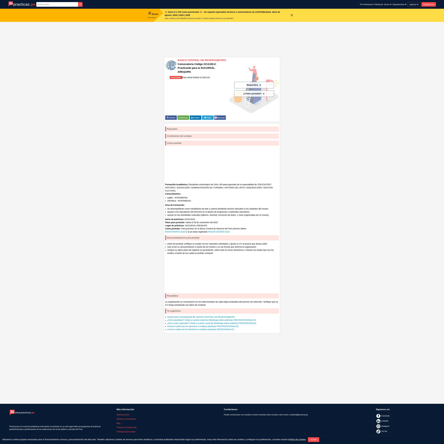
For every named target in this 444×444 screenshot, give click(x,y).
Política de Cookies (297, 439)
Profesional (378, 4)
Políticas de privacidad (126, 432)
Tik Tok (384, 431)
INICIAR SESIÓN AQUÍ (219, 232)
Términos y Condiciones (127, 427)
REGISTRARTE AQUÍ (175, 232)
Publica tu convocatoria (126, 419)
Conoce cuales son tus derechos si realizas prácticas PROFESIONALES (200, 329)
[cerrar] (291, 15)
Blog (118, 423)
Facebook (385, 416)
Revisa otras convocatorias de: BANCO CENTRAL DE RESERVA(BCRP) (201, 317)
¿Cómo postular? (252, 93)
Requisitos (253, 85)
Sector (387, 4)
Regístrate (427, 4)
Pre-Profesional (366, 4)
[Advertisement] (222, 38)
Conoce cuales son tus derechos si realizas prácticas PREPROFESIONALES (203, 326)
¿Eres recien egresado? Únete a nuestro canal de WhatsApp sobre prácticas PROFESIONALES (211, 323)
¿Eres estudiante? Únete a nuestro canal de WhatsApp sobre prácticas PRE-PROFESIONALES (211, 320)
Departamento (399, 4)
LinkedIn (384, 421)
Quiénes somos (123, 415)
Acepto (313, 440)
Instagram (385, 426)
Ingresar (413, 4)
